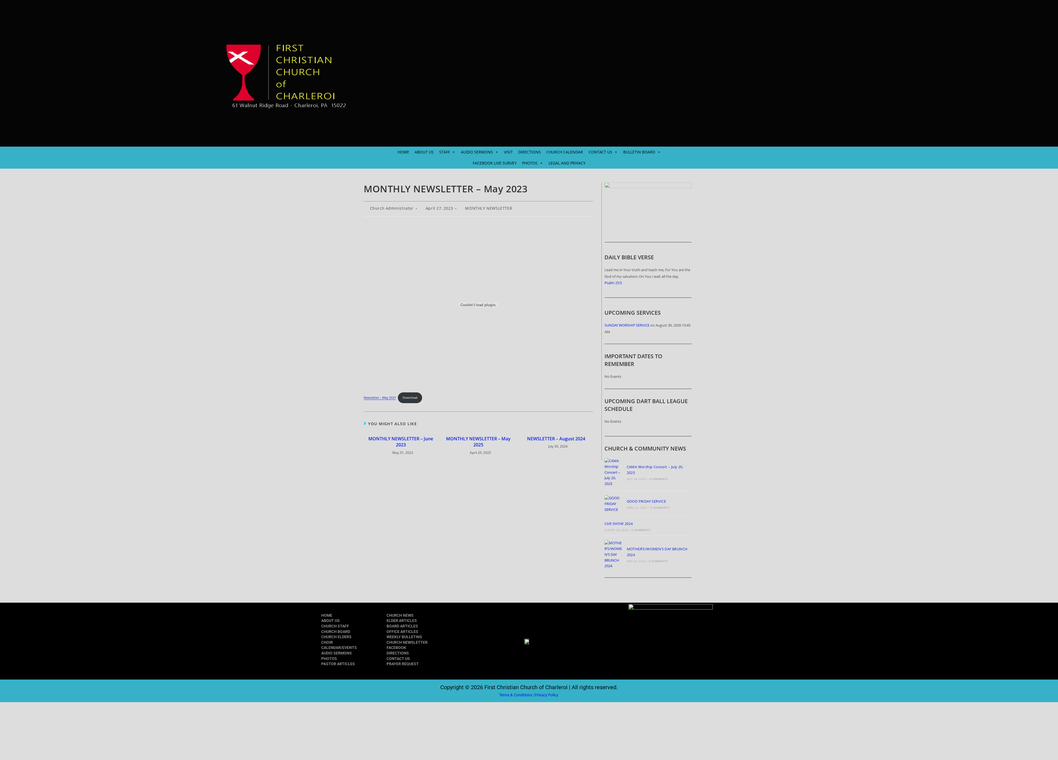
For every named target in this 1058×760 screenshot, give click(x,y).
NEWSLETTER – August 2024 (556, 439)
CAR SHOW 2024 (618, 523)
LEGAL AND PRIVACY (567, 163)
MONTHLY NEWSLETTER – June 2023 (400, 442)
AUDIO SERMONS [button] (477, 152)
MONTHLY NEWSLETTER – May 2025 (478, 442)
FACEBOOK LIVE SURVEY (495, 163)
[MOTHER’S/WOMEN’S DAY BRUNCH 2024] (613, 554)
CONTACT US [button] (600, 152)
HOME (403, 152)
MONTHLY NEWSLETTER (488, 208)
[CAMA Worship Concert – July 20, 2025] (613, 472)
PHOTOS (329, 658)
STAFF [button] (444, 152)
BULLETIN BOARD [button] (639, 152)
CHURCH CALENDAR (564, 152)
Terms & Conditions (515, 695)
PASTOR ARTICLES (338, 664)
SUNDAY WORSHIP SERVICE (626, 325)
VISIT (508, 152)
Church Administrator (392, 208)
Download (410, 397)
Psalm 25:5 (613, 282)
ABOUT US (424, 152)
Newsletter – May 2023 (380, 397)
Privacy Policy (547, 695)
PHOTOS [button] (530, 163)
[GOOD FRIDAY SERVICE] (613, 503)
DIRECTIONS (529, 152)
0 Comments (658, 479)
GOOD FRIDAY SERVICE (646, 501)
